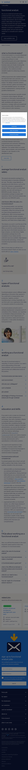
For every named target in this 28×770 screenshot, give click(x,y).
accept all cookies (14, 134)
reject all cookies (14, 130)
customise (14, 126)
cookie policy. (7, 122)
